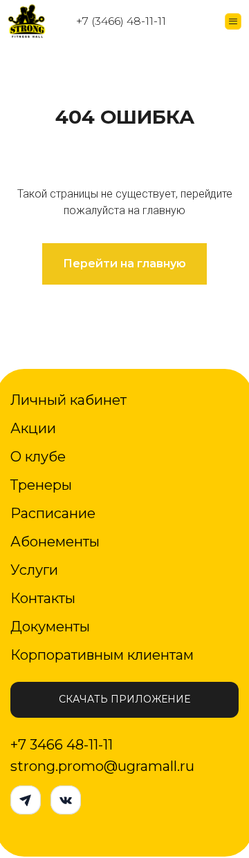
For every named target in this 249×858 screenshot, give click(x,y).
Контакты (42, 598)
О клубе (38, 456)
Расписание (52, 513)
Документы (50, 626)
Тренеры (41, 485)
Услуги (34, 570)
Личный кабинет (68, 400)
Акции (33, 428)
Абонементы (55, 541)
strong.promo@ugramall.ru (102, 766)
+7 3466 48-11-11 (61, 744)
